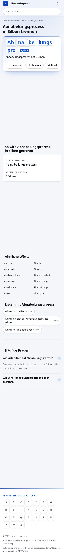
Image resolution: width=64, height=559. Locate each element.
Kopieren (16, 65)
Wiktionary (54, 548)
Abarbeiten (10, 287)
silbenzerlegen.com (11, 20)
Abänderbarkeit (42, 275)
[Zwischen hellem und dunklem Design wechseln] (57, 3)
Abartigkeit (39, 293)
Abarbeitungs (41, 287)
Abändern (9, 281)
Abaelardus (10, 269)
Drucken (55, 65)
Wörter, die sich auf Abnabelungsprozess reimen (32, 320)
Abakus (37, 269)
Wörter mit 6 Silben (18, 311)
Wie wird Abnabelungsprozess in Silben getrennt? (26, 380)
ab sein (8, 263)
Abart (7, 293)
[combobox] (32, 11)
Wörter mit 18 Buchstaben (22, 329)
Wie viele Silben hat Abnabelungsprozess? (28, 358)
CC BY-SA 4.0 (22, 551)
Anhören (36, 65)
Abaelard (38, 263)
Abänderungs (41, 281)
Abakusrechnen (12, 275)
